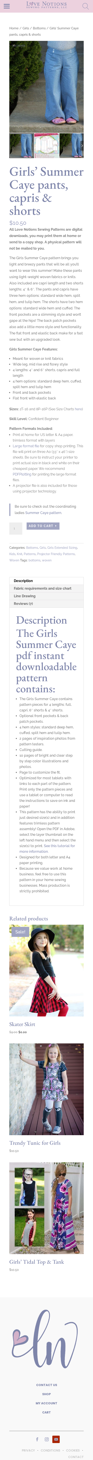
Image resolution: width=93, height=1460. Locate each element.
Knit (19, 554)
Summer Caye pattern (43, 513)
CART (46, 1412)
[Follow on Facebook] (37, 1439)
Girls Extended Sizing (62, 547)
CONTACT (76, 1457)
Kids (12, 554)
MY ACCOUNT (46, 1403)
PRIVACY (28, 1450)
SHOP (46, 1394)
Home (14, 28)
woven (46, 560)
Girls (25, 28)
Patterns (30, 554)
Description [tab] (23, 581)
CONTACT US (46, 1385)
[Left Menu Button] (14, 6)
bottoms (34, 560)
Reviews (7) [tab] (23, 604)
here (78, 409)
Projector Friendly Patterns (56, 554)
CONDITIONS (50, 1450)
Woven (14, 560)
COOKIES (73, 1450)
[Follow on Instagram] (47, 1439)
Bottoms (39, 28)
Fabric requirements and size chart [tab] (42, 588)
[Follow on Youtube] (56, 1439)
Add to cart (41, 526)
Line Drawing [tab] (24, 596)
